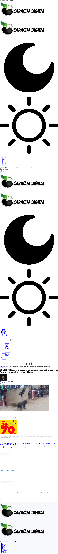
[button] (3, 172)
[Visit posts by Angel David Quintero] (3, 380)
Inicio (1, 366)
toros (15, 494)
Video (17, 494)
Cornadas (8, 494)
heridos (11, 494)
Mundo (4, 366)
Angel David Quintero (4, 382)
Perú (13, 494)
